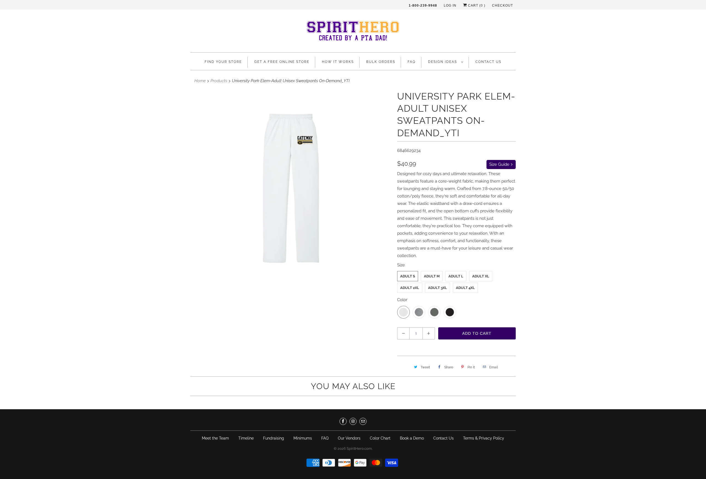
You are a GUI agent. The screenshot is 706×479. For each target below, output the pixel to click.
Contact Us (488, 62)
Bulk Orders (380, 62)
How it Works (338, 62)
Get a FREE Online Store (281, 62)
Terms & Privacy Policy (483, 438)
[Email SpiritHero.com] (363, 421)
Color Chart (380, 438)
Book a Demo (412, 438)
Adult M (432, 276)
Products (218, 80)
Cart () (476, 5)
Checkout (502, 5)
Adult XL (480, 276)
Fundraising (273, 438)
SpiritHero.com (359, 448)
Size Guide (499, 164)
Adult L (455, 276)
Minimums (302, 438)
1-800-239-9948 (423, 5)
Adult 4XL (465, 288)
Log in (450, 5)
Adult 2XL (409, 288)
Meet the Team (215, 438)
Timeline (246, 438)
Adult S (407, 276)
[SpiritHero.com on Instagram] (353, 421)
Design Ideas (443, 62)
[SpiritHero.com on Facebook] (343, 421)
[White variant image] (291, 188)
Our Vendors (349, 438)
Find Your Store (223, 62)
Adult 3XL (437, 288)
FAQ (412, 62)
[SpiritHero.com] (353, 32)
